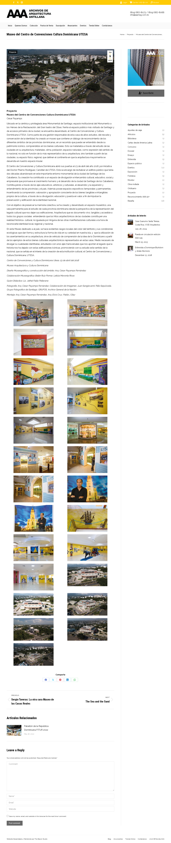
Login (125, 2)
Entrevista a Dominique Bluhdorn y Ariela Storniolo (149, 249)
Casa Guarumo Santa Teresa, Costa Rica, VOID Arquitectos (147, 223)
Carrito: (140, 2)
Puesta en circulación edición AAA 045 (147, 236)
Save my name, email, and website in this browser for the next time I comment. (38, 816)
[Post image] (14, 730)
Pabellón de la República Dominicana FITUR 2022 (36, 728)
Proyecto (12, 52)
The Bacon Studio (41, 839)
